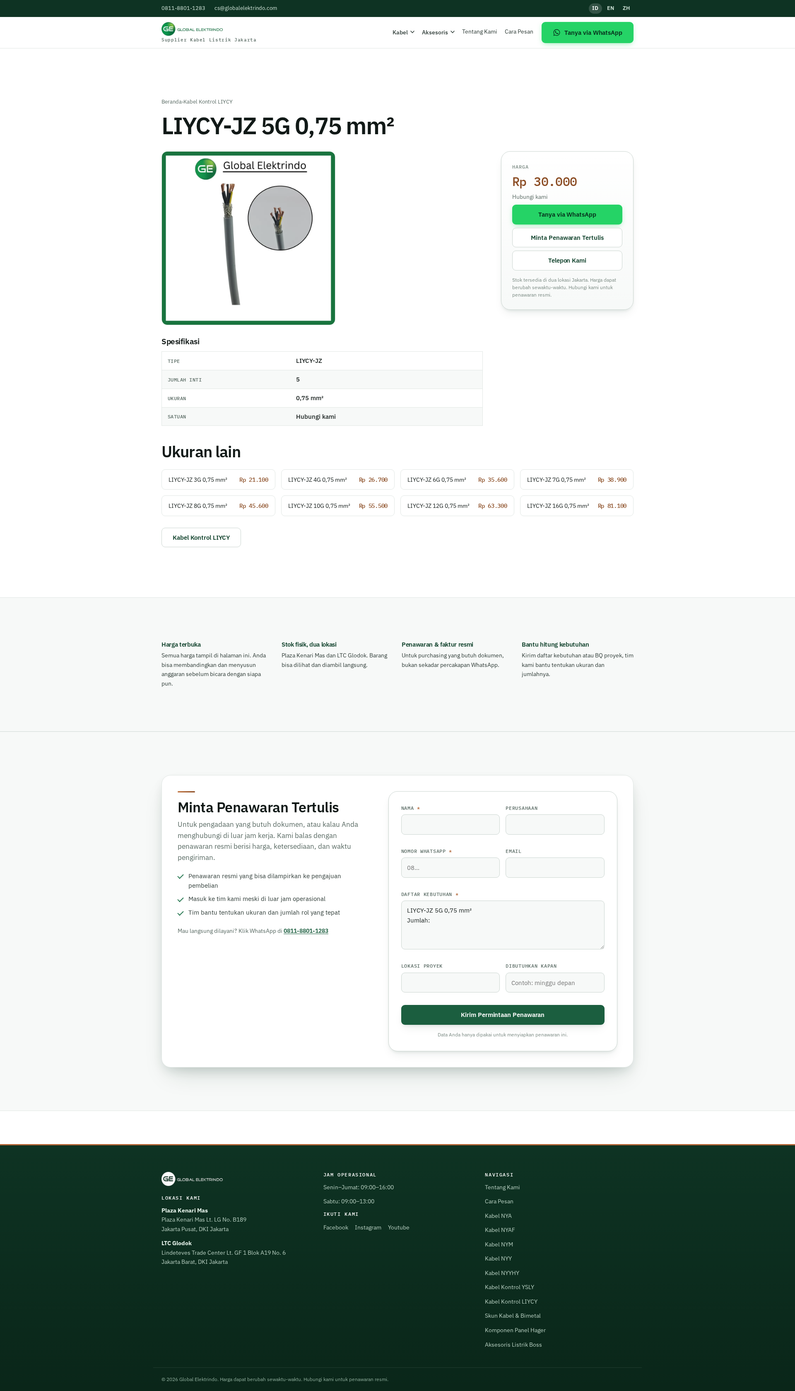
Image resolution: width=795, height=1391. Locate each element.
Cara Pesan (519, 31)
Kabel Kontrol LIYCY (208, 101)
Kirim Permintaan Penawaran (502, 1014)
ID (595, 8)
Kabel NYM (499, 1244)
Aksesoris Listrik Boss (513, 1344)
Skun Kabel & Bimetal (513, 1315)
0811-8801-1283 (183, 8)
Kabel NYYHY (502, 1273)
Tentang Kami (479, 31)
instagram (368, 1227)
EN (610, 8)
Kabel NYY (498, 1258)
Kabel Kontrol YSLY (509, 1287)
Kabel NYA (498, 1216)
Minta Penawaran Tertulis (567, 237)
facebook (335, 1227)
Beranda (171, 101)
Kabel (400, 32)
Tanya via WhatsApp (567, 214)
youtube (399, 1227)
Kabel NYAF (500, 1230)
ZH (626, 8)
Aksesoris (435, 32)
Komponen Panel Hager (515, 1330)
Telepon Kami (567, 260)
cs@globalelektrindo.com (245, 8)
